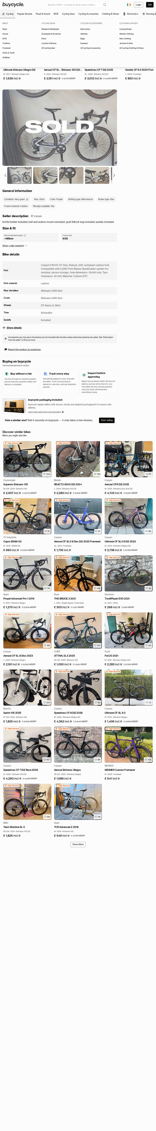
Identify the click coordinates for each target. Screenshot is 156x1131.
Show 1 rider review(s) (13, 245)
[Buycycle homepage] (13, 4)
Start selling (107, 420)
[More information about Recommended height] (25, 235)
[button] (12, 78)
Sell (150, 4)
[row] (12, 443)
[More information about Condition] (27, 199)
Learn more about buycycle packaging (44, 412)
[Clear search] (104, 4)
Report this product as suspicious (24, 349)
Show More (78, 844)
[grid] (12, 443)
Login (138, 4)
